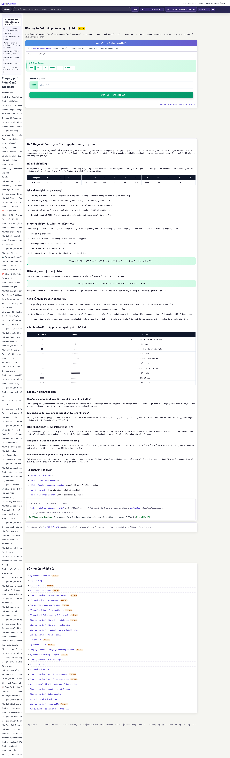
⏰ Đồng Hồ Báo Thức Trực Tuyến (12, 274)
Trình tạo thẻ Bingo (10, 514)
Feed (89, 725)
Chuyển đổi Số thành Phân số (12, 455)
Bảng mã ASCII (8, 518)
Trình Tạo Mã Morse (10, 190)
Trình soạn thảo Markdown (12, 708)
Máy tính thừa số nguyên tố (12, 632)
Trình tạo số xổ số (9, 750)
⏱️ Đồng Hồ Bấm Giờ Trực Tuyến (12, 489)
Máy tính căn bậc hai (11, 236)
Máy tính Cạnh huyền (11, 337)
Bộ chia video (8, 666)
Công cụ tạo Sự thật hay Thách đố (12, 329)
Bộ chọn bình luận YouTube (12, 413)
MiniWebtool (135, 508)
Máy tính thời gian (9, 287)
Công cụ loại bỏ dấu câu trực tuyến (12, 527)
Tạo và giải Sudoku (10, 645)
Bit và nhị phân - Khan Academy (44, 480)
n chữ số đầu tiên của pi (12, 590)
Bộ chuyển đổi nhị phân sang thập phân (47, 485)
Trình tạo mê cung (10, 636)
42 (45, 68)
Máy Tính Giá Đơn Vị (11, 350)
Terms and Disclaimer (114, 725)
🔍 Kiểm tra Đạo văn (10, 299)
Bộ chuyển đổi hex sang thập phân (44, 655)
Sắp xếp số (7, 173)
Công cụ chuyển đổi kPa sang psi (12, 582)
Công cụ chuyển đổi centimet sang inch (12, 599)
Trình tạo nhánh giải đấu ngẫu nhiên (12, 270)
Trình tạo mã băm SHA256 (12, 742)
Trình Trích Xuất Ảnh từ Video (12, 97)
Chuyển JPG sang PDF (11, 683)
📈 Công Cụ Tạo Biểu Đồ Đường (12, 687)
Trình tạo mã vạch (9, 746)
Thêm (134, 9)
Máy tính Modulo (9, 451)
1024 (39, 68)
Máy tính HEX (35, 640)
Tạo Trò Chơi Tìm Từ (10, 316)
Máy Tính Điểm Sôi (10, 531)
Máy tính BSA (8, 603)
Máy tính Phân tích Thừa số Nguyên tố (12, 198)
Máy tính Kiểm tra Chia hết (12, 341)
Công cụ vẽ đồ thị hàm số (12, 464)
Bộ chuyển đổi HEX (38, 645)
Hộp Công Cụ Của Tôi (152, 9)
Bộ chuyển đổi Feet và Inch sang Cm (12, 320)
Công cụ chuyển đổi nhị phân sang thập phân (49, 595)
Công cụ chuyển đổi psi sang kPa (12, 379)
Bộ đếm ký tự (7, 552)
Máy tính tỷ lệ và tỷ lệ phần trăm (43, 699)
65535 (52, 68)
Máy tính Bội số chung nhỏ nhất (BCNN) (12, 704)
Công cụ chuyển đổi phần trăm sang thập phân (50, 689)
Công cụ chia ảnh (9, 371)
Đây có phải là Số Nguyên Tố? (12, 295)
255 (31, 68)
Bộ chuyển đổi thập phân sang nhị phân (47, 610)
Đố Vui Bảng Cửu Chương (12, 674)
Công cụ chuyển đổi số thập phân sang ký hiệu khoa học (54, 630)
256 (60, 68)
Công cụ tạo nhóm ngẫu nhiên (12, 485)
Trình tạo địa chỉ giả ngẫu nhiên (12, 712)
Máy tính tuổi (7, 93)
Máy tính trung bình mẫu (12, 586)
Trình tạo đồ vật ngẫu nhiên (12, 223)
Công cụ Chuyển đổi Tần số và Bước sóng (12, 700)
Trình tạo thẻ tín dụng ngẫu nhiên (12, 282)
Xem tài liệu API (143, 517)
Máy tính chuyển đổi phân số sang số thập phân (12, 333)
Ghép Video (7, 308)
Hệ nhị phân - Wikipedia (41, 475)
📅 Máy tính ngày (9, 211)
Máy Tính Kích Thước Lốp (12, 725)
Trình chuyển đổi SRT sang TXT (12, 346)
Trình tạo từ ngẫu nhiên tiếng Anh (12, 641)
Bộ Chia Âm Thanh (10, 615)
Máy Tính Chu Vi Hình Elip (12, 691)
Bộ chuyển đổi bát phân (40, 669)
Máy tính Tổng (8, 497)
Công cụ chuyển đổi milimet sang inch (12, 421)
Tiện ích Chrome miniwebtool (44, 48)
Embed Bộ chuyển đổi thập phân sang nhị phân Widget (178, 104)
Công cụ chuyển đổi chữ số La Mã (44, 704)
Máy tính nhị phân (38, 490)
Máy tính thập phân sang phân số (12, 291)
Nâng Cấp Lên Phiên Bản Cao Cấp (181, 9)
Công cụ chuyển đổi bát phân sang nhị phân (48, 674)
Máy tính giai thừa (9, 417)
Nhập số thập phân (37, 79)
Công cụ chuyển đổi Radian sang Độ (45, 694)
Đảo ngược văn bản (10, 139)
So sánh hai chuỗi (9, 362)
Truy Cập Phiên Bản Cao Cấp (169, 725)
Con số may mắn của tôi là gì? (12, 502)
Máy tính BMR (8, 493)
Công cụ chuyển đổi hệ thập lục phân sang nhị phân (52, 650)
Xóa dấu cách (7, 244)
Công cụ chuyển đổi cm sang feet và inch (12, 388)
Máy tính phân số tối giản (12, 232)
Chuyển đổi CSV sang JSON (12, 459)
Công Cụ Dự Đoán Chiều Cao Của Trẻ (12, 662)
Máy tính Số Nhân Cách (12, 561)
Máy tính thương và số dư (12, 181)
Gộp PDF (6, 405)
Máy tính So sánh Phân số (12, 468)
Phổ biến (81, 29)
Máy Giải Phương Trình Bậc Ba (12, 447)
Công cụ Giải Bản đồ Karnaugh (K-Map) (12, 717)
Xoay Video (7, 573)
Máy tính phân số (9, 611)
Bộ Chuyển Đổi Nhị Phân (40, 590)
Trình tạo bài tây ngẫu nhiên (12, 101)
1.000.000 (69, 68)
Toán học (6, 9)
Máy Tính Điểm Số (10, 540)
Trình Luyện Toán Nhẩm (12, 169)
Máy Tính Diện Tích (10, 670)
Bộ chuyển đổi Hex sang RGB (12, 577)
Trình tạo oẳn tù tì (9, 164)
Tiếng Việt (189, 725)
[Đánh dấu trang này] (213, 9)
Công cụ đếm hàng (10, 131)
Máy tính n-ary (36, 581)
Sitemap (82, 725)
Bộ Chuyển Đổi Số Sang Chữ (12, 156)
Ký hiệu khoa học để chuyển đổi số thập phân (49, 709)
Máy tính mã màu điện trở (12, 729)
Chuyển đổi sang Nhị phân (113, 95)
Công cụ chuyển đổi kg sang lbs (12, 122)
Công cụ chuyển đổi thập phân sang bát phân (49, 620)
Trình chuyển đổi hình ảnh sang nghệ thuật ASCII (12, 569)
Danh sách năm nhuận (11, 535)
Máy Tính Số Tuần (10, 253)
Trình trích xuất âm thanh (12, 240)
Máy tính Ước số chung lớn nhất (12, 548)
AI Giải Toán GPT (52, 527)
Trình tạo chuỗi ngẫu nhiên (12, 152)
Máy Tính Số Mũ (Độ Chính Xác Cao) (12, 114)
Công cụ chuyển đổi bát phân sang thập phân (49, 679)
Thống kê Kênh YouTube (12, 215)
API (101, 725)
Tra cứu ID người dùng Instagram (12, 126)
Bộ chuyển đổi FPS (10, 325)
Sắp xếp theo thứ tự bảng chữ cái (12, 261)
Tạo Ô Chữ (6, 396)
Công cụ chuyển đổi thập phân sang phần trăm (50, 625)
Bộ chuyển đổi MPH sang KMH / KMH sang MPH (12, 755)
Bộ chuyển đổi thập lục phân (43, 495)
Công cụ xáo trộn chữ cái (12, 409)
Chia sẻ (202, 9)
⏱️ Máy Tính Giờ (9, 143)
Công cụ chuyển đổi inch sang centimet (12, 624)
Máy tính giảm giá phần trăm (12, 185)
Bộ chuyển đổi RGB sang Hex (12, 679)
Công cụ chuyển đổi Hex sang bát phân (47, 659)
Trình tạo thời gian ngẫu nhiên (12, 472)
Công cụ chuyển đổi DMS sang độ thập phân (12, 556)
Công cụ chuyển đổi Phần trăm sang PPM (12, 426)
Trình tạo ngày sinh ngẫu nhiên (12, 392)
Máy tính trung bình (10, 607)
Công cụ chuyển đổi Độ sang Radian (45, 635)
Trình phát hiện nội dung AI (12, 228)
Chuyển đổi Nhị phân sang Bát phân (45, 605)
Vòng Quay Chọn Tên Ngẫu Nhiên (12, 367)
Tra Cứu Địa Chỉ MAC (11, 510)
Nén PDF (6, 565)
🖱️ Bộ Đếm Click (9, 147)
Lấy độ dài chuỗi (9, 481)
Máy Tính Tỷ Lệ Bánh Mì (12, 733)
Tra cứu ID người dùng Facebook (12, 110)
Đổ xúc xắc (7, 177)
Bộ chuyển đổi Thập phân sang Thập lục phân (49, 615)
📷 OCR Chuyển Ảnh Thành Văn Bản (12, 257)
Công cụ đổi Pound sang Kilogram (12, 118)
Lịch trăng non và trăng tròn (12, 658)
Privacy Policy (130, 725)
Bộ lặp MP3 (7, 278)
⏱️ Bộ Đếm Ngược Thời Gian (12, 430)
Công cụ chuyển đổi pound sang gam (12, 628)
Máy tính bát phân (37, 664)
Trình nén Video (9, 266)
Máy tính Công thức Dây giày (12, 476)
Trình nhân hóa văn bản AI (12, 206)
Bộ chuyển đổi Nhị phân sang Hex (44, 600)
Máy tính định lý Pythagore (12, 738)
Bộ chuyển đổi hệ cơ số (40, 576)
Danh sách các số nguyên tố (12, 434)
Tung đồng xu (8, 358)
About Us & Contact (146, 725)
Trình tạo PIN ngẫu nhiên (12, 594)
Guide (95, 725)
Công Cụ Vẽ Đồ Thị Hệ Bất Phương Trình (12, 202)
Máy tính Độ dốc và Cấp (12, 506)
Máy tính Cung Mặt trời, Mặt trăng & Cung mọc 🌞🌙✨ (12, 438)
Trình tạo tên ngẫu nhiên (12, 375)
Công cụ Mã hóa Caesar (12, 105)
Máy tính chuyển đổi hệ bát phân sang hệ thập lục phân (53, 684)
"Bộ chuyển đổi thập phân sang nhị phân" (46, 508)
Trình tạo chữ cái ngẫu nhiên (12, 384)
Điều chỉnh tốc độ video (12, 649)
